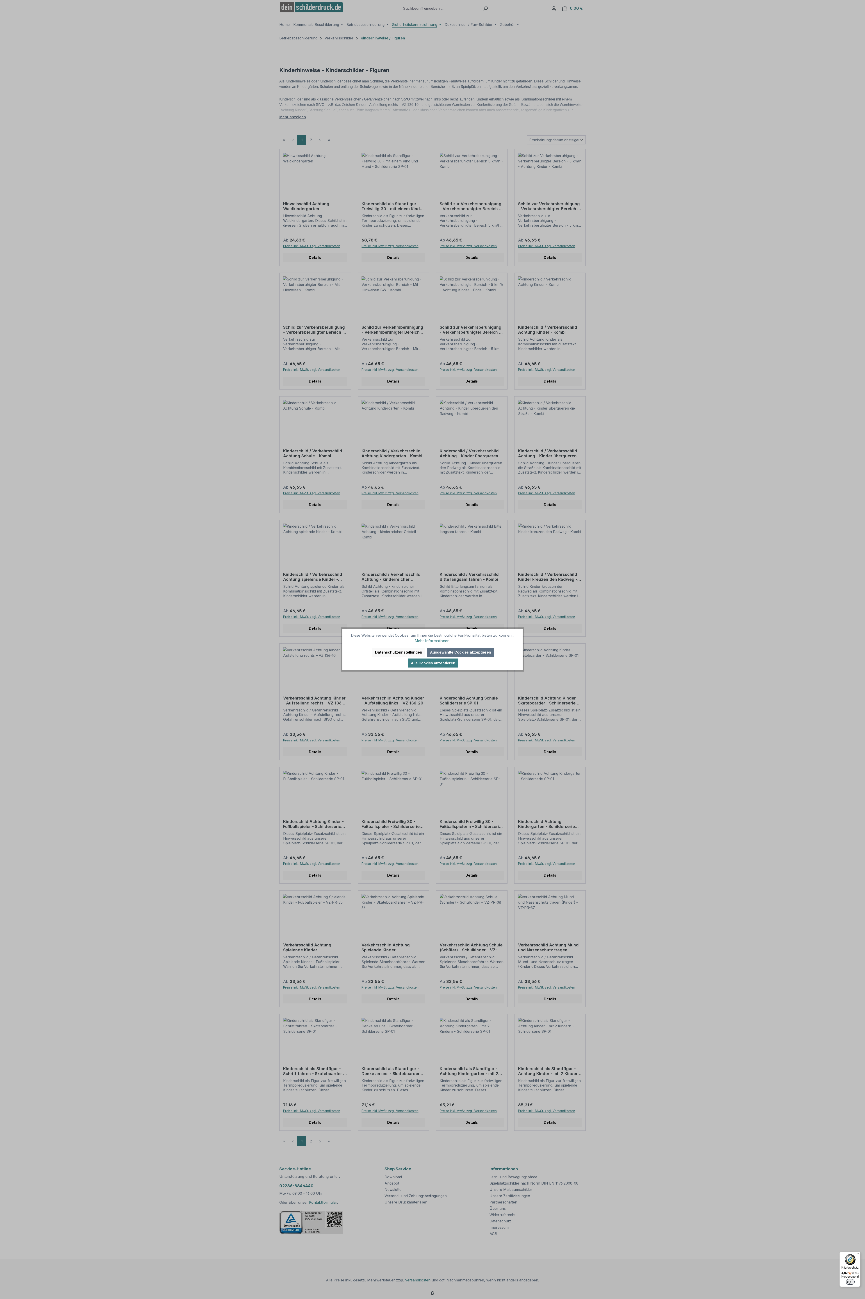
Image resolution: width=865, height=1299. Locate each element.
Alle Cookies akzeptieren (433, 663)
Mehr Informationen (432, 640)
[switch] (850, 1282)
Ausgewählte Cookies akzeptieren (460, 652)
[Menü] (857, 1254)
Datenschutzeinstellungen (398, 652)
